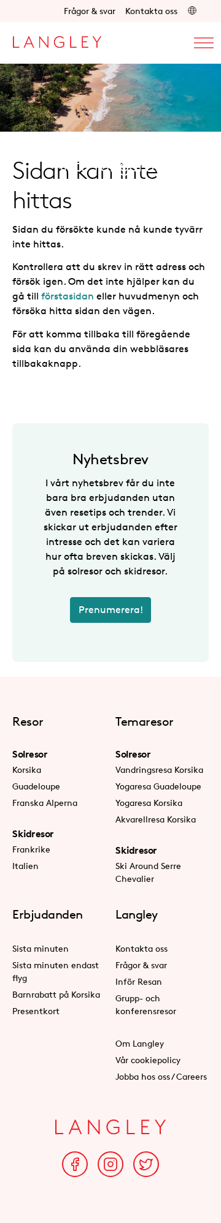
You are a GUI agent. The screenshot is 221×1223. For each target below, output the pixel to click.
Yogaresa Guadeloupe (158, 786)
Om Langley (139, 1043)
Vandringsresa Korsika (159, 769)
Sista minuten (40, 948)
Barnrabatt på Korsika (56, 994)
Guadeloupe (36, 786)
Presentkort (36, 1011)
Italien (25, 865)
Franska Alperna (44, 802)
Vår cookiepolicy (147, 1060)
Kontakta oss (151, 11)
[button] (192, 10)
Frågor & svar (89, 11)
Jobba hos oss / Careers (161, 1076)
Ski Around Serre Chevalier (148, 872)
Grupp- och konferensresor (145, 1004)
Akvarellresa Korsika (155, 819)
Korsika (26, 769)
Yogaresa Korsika (148, 802)
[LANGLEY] (56, 39)
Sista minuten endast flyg (55, 971)
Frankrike (31, 849)
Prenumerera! (111, 609)
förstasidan (67, 296)
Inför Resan (138, 981)
